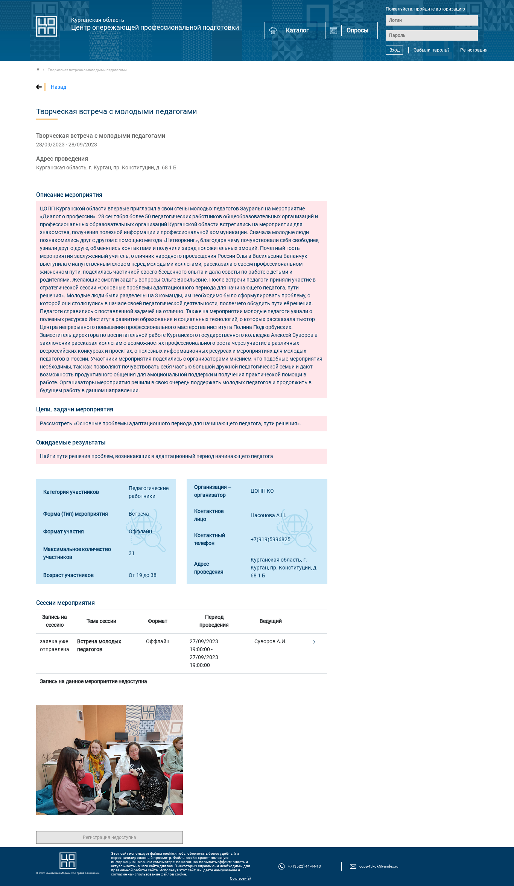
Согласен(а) (240, 878)
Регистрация (474, 50)
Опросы (357, 30)
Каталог (297, 30)
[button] (313, 641)
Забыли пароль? (432, 50)
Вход (394, 50)
